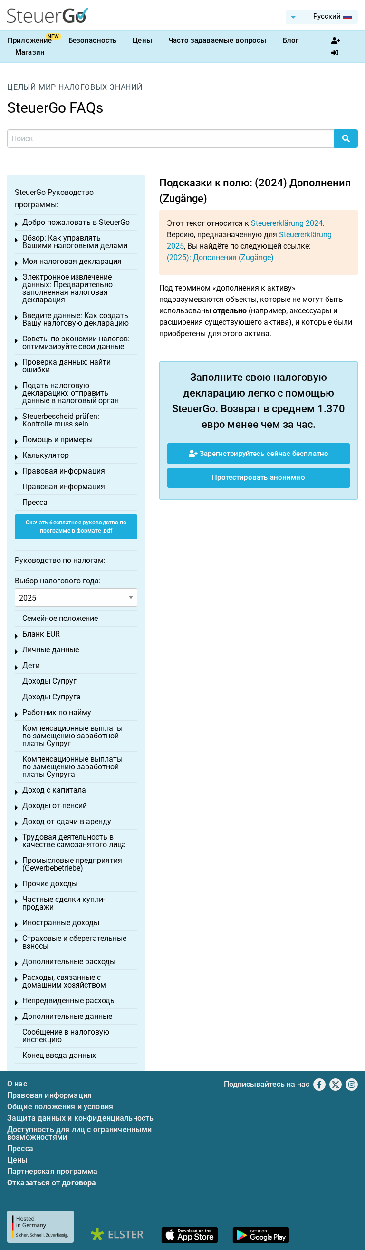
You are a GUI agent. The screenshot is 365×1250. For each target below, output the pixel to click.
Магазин (30, 52)
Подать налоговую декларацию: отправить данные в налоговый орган (70, 393)
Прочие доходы (49, 883)
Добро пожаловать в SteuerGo (76, 222)
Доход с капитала (54, 790)
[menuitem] (322, 17)
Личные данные (50, 649)
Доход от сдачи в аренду (66, 821)
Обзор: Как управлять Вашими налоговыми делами (74, 241)
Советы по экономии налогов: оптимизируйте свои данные (76, 342)
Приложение (30, 40)
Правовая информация (63, 470)
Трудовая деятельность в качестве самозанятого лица (74, 841)
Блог (291, 40)
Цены (142, 40)
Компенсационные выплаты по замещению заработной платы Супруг (72, 736)
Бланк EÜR (41, 634)
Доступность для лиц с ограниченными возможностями (79, 1133)
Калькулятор (45, 455)
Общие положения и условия (60, 1106)
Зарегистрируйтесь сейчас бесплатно (263, 453)
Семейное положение (60, 618)
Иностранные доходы (60, 922)
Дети (31, 665)
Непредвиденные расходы (69, 1000)
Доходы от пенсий (54, 805)
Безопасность (92, 40)
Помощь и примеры (57, 439)
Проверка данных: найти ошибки (66, 366)
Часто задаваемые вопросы (217, 40)
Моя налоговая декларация (72, 261)
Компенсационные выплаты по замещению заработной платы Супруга (72, 767)
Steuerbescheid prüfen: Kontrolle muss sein (60, 420)
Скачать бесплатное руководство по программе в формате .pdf (76, 526)
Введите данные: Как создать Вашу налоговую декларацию (75, 319)
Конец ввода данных (59, 1055)
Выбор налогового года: (58, 580)
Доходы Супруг (49, 681)
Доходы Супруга (51, 696)
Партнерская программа (52, 1171)
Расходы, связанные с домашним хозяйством (64, 981)
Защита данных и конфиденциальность (80, 1118)
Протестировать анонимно (258, 477)
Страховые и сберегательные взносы (74, 942)
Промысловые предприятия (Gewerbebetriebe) (72, 864)
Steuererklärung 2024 (287, 223)
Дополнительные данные (67, 1016)
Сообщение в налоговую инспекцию (65, 1035)
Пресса (35, 502)
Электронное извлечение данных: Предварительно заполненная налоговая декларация (67, 288)
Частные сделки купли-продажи (63, 903)
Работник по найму (56, 712)
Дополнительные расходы (68, 961)
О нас (17, 1083)
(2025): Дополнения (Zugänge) (220, 257)
